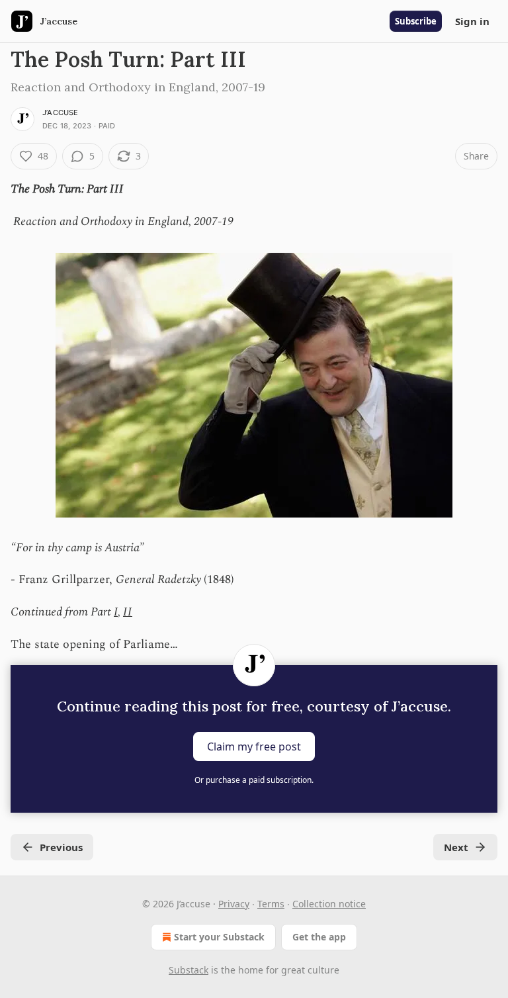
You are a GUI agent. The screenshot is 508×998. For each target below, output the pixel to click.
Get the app (319, 936)
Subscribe (416, 21)
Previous (61, 847)
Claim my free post (254, 746)
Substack (188, 970)
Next (456, 847)
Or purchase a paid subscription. (254, 780)
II (127, 612)
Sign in (472, 21)
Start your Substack (219, 936)
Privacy (233, 903)
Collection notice (329, 903)
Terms (270, 903)
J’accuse (60, 112)
